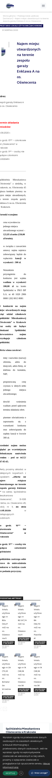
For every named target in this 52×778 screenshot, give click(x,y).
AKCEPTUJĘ (10, 773)
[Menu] (43, 6)
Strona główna (9, 16)
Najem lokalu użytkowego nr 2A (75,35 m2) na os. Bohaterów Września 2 (6, 675)
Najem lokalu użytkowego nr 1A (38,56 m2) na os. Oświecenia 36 (22, 671)
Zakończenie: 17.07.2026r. (40, 690)
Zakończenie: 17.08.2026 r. (8, 643)
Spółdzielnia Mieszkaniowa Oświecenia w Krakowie (23, 730)
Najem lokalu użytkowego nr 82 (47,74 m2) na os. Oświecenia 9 (22, 620)
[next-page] (5, 709)
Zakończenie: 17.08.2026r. (24, 690)
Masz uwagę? (41, 773)
